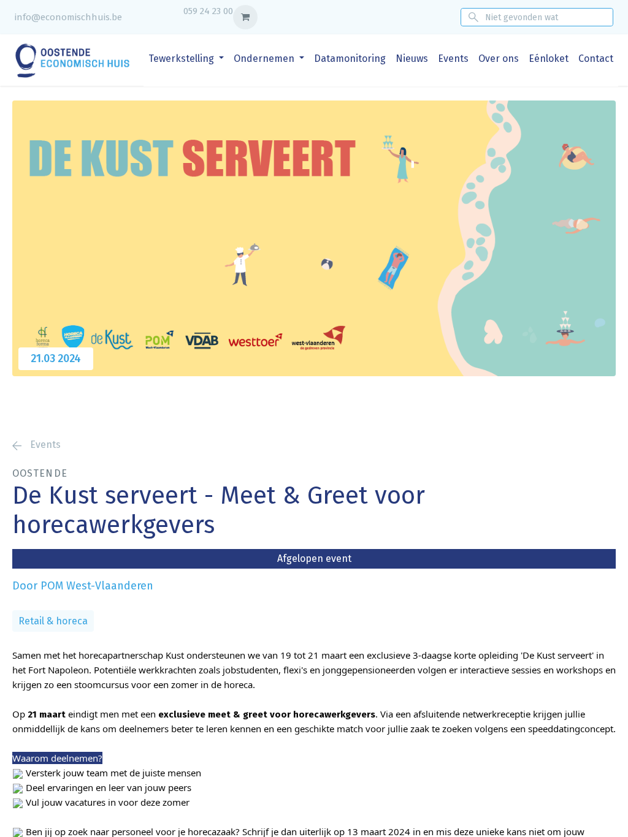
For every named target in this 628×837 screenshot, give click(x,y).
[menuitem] (186, 59)
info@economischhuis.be (68, 17)
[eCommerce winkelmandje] (245, 17)
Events (44, 444)
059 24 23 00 (208, 11)
